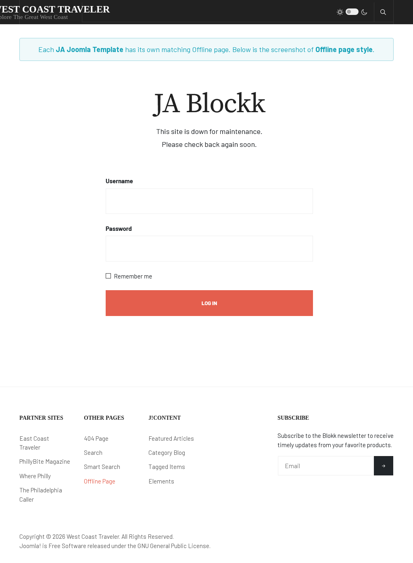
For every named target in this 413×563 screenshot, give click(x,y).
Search (93, 452)
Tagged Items (166, 466)
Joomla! (30, 545)
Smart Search (102, 466)
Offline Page (99, 481)
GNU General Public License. (174, 545)
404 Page (96, 438)
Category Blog (166, 452)
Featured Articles (171, 438)
